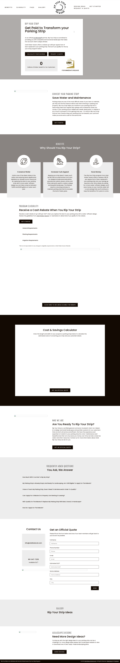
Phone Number (54, 548)
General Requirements (30, 228)
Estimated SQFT (55, 563)
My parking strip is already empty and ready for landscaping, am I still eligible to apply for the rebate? (57, 483)
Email (51, 556)
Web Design (110, 661)
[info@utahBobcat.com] (33, 538)
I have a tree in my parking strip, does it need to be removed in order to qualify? (49, 489)
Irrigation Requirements (30, 240)
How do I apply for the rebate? (33, 508)
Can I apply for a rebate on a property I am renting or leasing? (44, 495)
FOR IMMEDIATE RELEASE (70, 70)
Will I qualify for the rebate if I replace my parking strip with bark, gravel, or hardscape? (52, 502)
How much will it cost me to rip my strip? (36, 477)
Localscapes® (37, 38)
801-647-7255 (33, 559)
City (51, 579)
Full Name (53, 540)
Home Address (54, 571)
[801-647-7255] (33, 555)
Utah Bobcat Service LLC (90, 661)
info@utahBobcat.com (33, 543)
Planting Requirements (30, 234)
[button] (60, 228)
